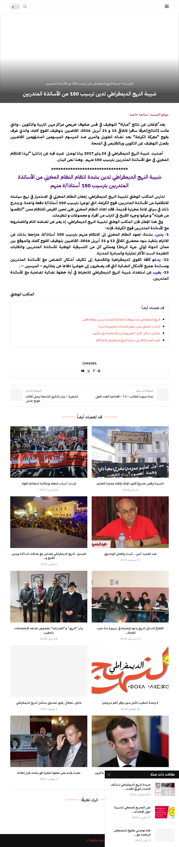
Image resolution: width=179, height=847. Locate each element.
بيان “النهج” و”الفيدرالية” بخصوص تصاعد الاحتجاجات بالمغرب (48, 630)
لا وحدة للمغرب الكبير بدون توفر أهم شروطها (130, 702)
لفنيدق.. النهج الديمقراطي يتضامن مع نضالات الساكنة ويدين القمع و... (49, 556)
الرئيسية (128, 83)
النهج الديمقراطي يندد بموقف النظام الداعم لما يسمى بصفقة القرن (121, 319)
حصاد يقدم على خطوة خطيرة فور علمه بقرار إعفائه (49, 773)
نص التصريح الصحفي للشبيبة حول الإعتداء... (132, 810)
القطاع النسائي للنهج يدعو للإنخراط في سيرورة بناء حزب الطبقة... (130, 630)
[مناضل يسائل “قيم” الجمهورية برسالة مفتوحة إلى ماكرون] (130, 741)
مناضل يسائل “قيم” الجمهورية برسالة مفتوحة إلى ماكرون (126, 333)
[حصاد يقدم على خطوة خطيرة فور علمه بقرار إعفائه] (48, 741)
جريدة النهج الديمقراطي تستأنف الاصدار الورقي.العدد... (131, 787)
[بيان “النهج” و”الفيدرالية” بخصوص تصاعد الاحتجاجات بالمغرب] (48, 596)
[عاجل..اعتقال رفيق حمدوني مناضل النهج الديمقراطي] (48, 671)
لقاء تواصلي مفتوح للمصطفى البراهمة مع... (132, 833)
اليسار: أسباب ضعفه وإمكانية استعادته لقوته (49, 483)
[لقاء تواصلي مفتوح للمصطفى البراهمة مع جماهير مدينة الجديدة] (165, 835)
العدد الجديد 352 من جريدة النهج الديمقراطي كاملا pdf (128, 340)
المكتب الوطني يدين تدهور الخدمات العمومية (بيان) (129, 326)
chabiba (89, 364)
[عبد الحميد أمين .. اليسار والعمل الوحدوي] (130, 522)
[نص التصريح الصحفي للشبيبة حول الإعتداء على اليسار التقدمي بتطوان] (165, 812)
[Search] (25, 6)
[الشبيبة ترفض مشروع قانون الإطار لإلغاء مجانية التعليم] (130, 452)
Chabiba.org (95, 840)
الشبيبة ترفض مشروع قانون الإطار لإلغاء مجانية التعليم (130, 483)
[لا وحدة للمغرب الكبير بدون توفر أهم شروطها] (130, 671)
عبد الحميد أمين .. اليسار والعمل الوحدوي (130, 554)
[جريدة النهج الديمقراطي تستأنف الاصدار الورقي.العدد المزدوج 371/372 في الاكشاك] (165, 789)
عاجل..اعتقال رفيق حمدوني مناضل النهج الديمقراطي (48, 702)
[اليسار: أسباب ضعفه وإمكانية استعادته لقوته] (48, 452)
